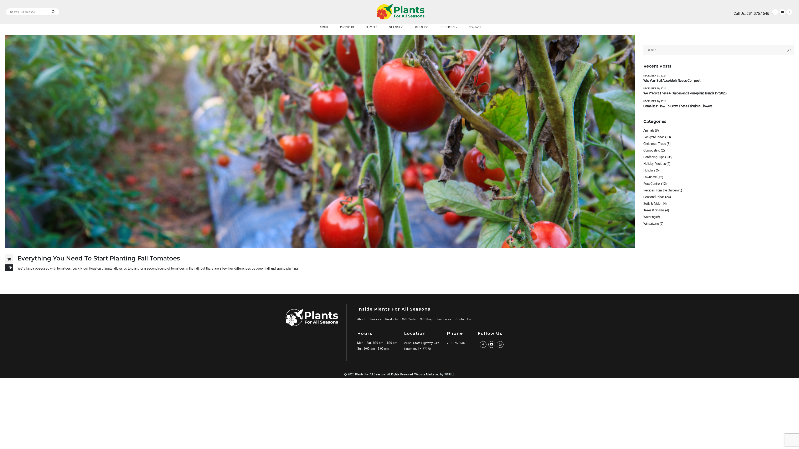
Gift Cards (396, 27)
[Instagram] (789, 12)
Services (371, 27)
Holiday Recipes (654, 164)
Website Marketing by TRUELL (434, 374)
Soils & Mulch (652, 204)
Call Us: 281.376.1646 (751, 13)
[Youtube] (782, 12)
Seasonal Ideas (653, 197)
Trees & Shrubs (653, 210)
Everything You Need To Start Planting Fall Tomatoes (98, 258)
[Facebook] (775, 12)
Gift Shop (421, 27)
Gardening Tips (653, 157)
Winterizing (651, 224)
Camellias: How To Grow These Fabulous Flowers (677, 106)
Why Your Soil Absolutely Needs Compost (671, 81)
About (324, 27)
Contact (475, 27)
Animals (648, 130)
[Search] (53, 11)
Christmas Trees (654, 144)
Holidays (649, 170)
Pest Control (651, 184)
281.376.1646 (456, 343)
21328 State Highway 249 (421, 343)
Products (347, 27)
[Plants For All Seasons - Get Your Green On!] (401, 12)
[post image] (320, 141)
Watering (649, 217)
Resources (447, 27)
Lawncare (650, 177)
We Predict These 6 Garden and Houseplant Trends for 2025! (685, 93)
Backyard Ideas (653, 137)
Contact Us (463, 319)
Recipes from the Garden (660, 190)
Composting (651, 150)
